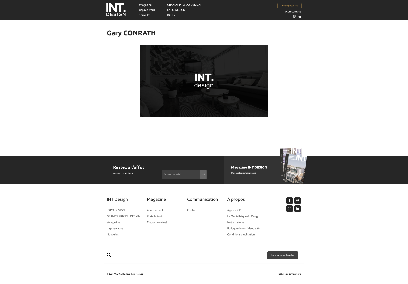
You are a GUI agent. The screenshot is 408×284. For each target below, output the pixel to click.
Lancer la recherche (282, 255)
